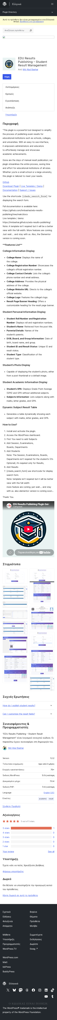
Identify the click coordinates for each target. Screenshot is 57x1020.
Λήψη (7, 77)
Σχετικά (6, 912)
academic (43, 799)
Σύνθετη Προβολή (11, 806)
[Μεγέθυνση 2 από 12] (24, 589)
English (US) (49, 792)
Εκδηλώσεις (36, 939)
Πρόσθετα (35, 921)
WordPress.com (10, 957)
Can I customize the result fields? (19, 714)
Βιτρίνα (33, 912)
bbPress (7, 967)
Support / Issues (28, 190)
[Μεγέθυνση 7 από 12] (24, 658)
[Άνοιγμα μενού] (53, 4)
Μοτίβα (33, 926)
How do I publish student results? (19, 705)
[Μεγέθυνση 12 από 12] (50, 680)
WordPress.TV (10, 948)
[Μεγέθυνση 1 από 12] (24, 572)
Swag (34, 948)
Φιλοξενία (8, 921)
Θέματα (33, 916)
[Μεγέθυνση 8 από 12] (50, 572)
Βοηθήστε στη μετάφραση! (32, 21)
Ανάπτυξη (10, 107)
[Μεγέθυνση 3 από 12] (24, 605)
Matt (5, 962)
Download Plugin (11, 186)
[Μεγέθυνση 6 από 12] (24, 640)
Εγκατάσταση (12, 101)
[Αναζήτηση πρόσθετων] (30, 30)
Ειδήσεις (7, 916)
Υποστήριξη (11, 114)
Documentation (10, 190)
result (51, 799)
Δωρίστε (34, 944)
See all (51, 851)
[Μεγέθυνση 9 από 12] (50, 609)
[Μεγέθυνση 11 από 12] (50, 653)
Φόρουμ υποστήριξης (13, 871)
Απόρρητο (7, 926)
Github (6, 182)
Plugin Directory (10, 12)
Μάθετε (6, 934)
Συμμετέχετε (36, 934)
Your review (8, 851)
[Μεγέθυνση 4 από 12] (24, 613)
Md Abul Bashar (30, 69)
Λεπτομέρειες (12, 87)
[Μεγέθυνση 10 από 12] (50, 635)
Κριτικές (9, 94)
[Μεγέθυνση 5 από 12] (24, 624)
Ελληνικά (13, 983)
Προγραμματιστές (11, 944)
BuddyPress (8, 971)
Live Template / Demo (32, 186)
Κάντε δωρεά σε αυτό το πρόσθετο (20, 895)
